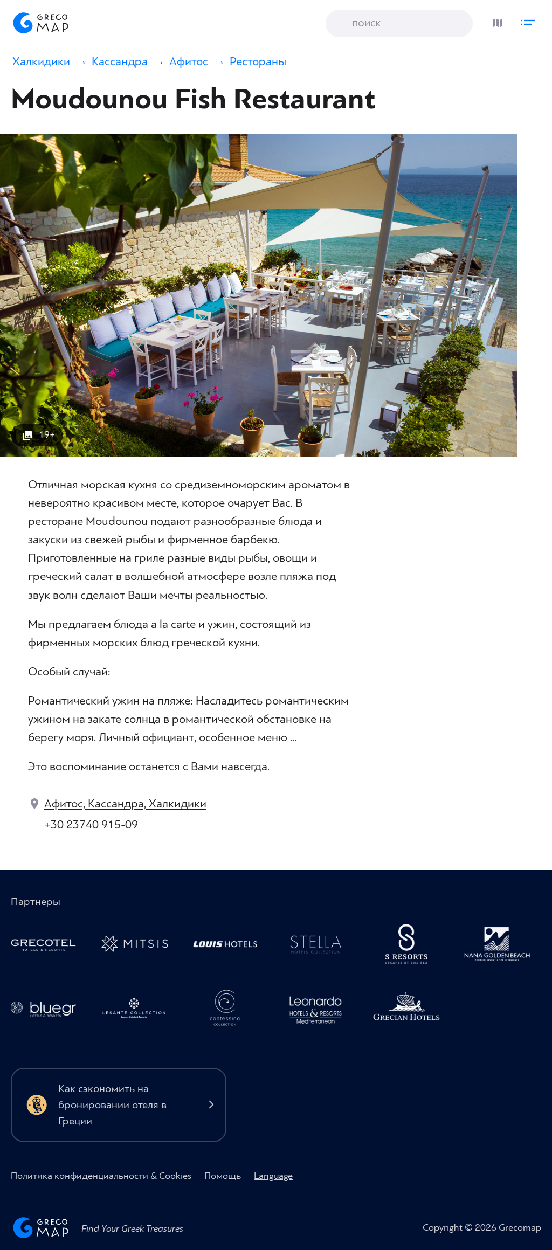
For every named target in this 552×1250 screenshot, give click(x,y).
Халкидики (41, 62)
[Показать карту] (495, 20)
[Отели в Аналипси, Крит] (320, 946)
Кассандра (120, 62)
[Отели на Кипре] (229, 946)
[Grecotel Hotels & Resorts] (48, 946)
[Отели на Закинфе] (138, 1010)
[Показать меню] (530, 20)
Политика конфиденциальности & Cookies (101, 1176)
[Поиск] (342, 24)
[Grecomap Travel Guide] (40, 22)
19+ (47, 434)
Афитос (188, 62)
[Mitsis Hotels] (138, 946)
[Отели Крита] (410, 946)
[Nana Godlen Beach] (502, 946)
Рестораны (258, 62)
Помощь (222, 1176)
